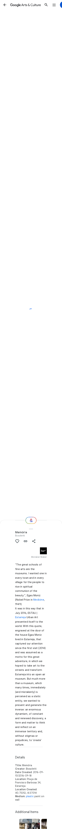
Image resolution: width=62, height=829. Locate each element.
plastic (30, 796)
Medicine (38, 599)
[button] (5, 5)
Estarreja (20, 617)
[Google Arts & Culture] (25, 5)
